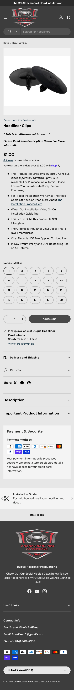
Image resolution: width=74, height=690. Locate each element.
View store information (21, 343)
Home (6, 43)
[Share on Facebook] (22, 382)
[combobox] (37, 31)
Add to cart (49, 318)
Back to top (37, 514)
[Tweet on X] (15, 382)
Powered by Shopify (51, 681)
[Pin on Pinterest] (28, 382)
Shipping (8, 160)
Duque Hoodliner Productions (19, 120)
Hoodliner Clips (19, 43)
